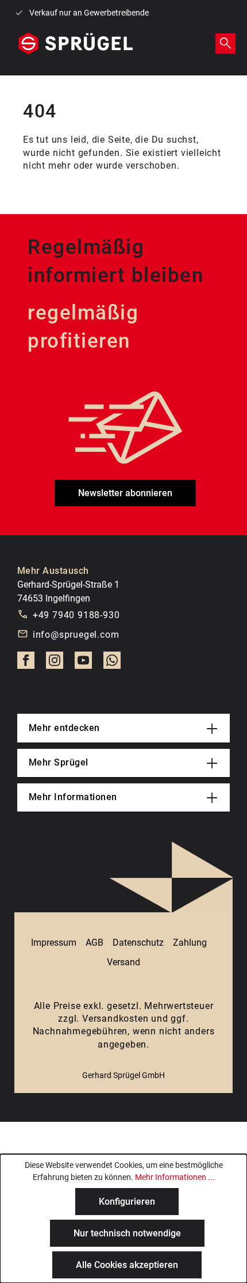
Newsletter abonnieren (125, 493)
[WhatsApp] (112, 663)
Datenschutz (138, 942)
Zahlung (190, 942)
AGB (94, 942)
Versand (123, 962)
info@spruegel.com (76, 634)
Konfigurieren (127, 1201)
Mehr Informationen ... (175, 1177)
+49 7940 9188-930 (76, 615)
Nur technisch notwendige (127, 1233)
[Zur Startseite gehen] (75, 43)
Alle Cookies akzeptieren (127, 1264)
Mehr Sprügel (58, 762)
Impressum (53, 942)
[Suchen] (225, 42)
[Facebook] (25, 663)
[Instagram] (54, 663)
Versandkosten (115, 1018)
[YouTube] (83, 663)
